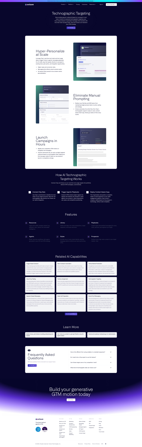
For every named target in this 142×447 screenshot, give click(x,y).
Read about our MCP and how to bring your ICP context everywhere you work (79, 0)
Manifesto (101, 427)
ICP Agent (81, 429)
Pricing (78, 4)
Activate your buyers (62, 429)
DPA (102, 443)
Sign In (101, 4)
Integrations (91, 427)
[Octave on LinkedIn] (105, 444)
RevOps (71, 429)
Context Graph (82, 433)
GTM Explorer (82, 431)
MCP (90, 421)
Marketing (71, 421)
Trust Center (101, 431)
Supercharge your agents (62, 436)
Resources (80, 443)
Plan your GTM (62, 423)
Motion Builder (82, 421)
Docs (100, 429)
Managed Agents (82, 427)
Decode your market (62, 426)
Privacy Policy (87, 443)
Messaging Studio (81, 424)
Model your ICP (62, 421)
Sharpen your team (62, 433)
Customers (84, 4)
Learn (100, 425)
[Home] (29, 4)
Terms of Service (96, 443)
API (89, 423)
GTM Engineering (73, 427)
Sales (70, 431)
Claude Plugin (92, 425)
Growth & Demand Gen (72, 424)
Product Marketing (71, 434)
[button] (63, 4)
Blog (100, 423)
